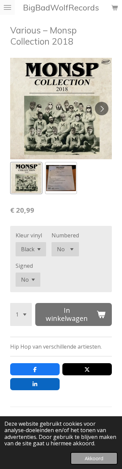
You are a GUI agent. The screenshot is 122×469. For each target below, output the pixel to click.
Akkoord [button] (94, 458)
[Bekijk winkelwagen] (114, 7)
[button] (26, 178)
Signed (24, 265)
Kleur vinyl (29, 235)
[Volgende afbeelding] (101, 108)
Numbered (65, 235)
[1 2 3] (21, 314)
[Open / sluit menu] (7, 7)
